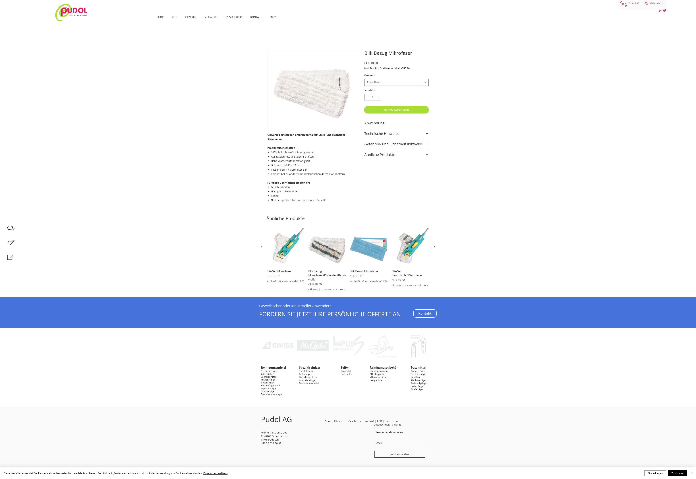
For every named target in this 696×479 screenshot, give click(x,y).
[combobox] (396, 82)
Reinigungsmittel (273, 367)
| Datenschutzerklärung (387, 422)
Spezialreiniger (309, 367)
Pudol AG (276, 419)
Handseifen (346, 374)
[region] (14, 261)
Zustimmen (677, 473)
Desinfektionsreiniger (272, 394)
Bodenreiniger (268, 382)
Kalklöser (415, 377)
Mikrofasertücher (378, 377)
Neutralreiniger (418, 374)
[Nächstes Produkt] (434, 247)
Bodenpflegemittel (270, 385)
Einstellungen (655, 473)
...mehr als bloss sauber (77, 15)
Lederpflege (417, 386)
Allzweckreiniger (269, 370)
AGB (379, 421)
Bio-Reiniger (417, 389)
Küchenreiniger (268, 379)
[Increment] (378, 97)
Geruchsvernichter (308, 377)
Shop (328, 421)
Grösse (369, 75)
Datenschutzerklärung (216, 473)
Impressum (392, 421)
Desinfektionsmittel (309, 383)
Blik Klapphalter (378, 374)
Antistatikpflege (307, 370)
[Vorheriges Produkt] (261, 247)
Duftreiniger (305, 374)
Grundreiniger (268, 391)
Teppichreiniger (269, 388)
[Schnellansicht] (286, 247)
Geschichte (355, 421)
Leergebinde (376, 380)
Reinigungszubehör (384, 367)
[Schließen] (691, 473)
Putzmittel (418, 367)
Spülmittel (346, 370)
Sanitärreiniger (268, 376)
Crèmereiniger (418, 370)
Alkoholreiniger (418, 380)
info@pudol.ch (656, 3)
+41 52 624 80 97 (271, 443)
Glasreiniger (267, 373)
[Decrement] (367, 97)
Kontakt (369, 421)
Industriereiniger (307, 380)
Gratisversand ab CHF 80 (395, 68)
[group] (348, 259)
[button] (662, 10)
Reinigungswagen (379, 370)
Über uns (339, 421)
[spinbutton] (372, 97)
